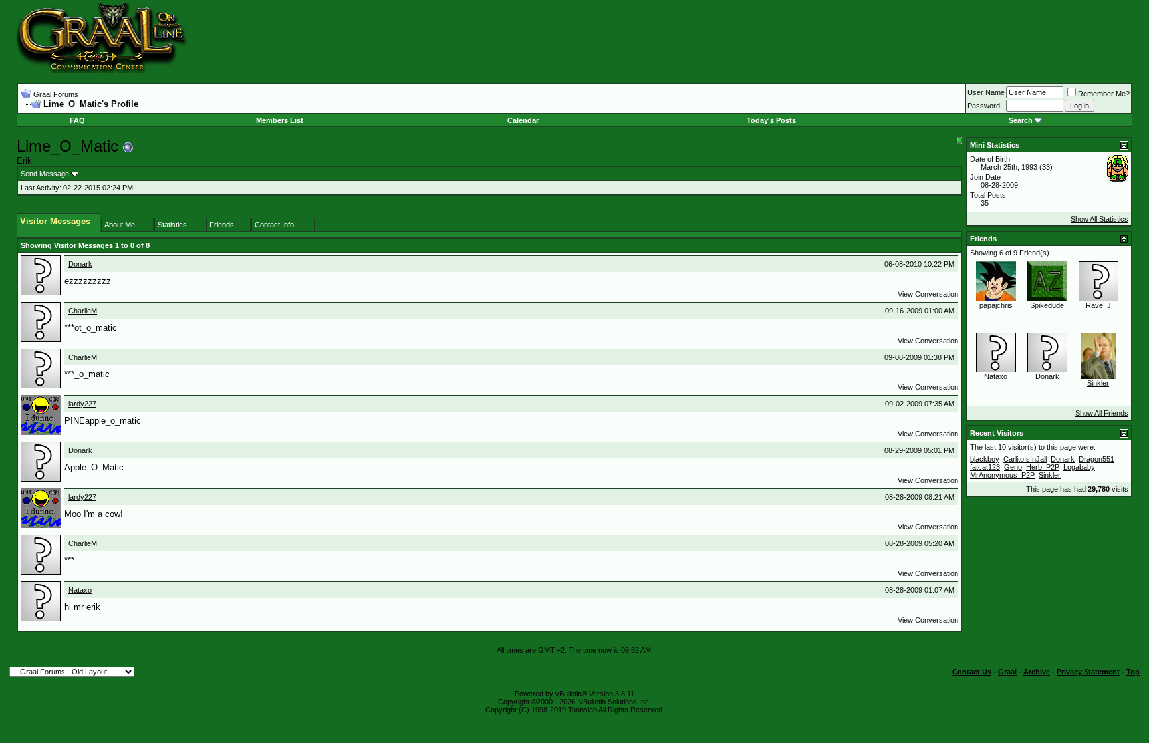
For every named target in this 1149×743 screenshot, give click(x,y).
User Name (986, 92)
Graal (1007, 672)
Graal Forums (55, 94)
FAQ (77, 120)
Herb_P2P (1042, 467)
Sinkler (1098, 383)
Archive (1036, 672)
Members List (279, 120)
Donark (80, 264)
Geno (1013, 467)
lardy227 (82, 404)
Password (983, 106)
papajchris (996, 305)
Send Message (45, 174)
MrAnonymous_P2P (1002, 475)
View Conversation (928, 294)
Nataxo (80, 590)
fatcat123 (985, 467)
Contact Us (971, 672)
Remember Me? (1104, 94)
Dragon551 (1096, 459)
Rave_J (1098, 305)
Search (1021, 120)
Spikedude (1047, 305)
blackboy (984, 459)
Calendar (523, 120)
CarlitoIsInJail (1025, 459)
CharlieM (82, 311)
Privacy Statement (1088, 672)
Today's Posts (771, 120)
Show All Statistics (1099, 219)
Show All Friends (1101, 413)
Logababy (1079, 467)
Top (1133, 672)
